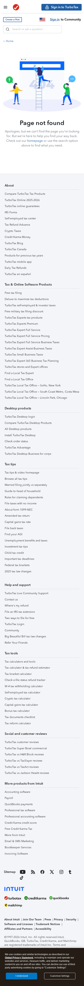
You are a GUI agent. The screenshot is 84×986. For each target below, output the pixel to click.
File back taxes (14, 528)
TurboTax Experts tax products (23, 317)
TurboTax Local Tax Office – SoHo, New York (33, 385)
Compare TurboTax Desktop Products (28, 423)
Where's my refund (17, 605)
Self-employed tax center (20, 218)
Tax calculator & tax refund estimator (27, 667)
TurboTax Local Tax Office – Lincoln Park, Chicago (36, 397)
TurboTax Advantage (17, 447)
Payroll (9, 798)
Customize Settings (59, 976)
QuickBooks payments (19, 804)
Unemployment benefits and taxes (26, 540)
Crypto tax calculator (17, 698)
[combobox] (32, 29)
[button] (12, 19)
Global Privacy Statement (19, 957)
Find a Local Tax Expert (19, 373)
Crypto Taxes (13, 231)
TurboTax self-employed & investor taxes (30, 305)
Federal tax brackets (17, 565)
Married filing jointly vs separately (26, 485)
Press (48, 919)
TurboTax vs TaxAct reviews (22, 767)
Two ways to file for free (19, 618)
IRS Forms (11, 212)
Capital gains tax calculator (21, 704)
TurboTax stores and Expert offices (26, 367)
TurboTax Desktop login (20, 416)
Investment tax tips (16, 546)
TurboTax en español (18, 274)
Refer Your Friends (16, 642)
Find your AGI (13, 534)
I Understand (21, 976)
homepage (35, 141)
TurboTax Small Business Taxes (24, 354)
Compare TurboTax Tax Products (25, 194)
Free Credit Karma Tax (18, 829)
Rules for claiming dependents (24, 497)
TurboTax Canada (15, 249)
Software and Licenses (18, 924)
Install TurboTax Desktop (20, 435)
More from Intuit (15, 835)
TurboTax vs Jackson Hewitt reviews (27, 773)
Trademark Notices (48, 924)
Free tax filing (13, 293)
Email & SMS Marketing (19, 841)
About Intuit (12, 919)
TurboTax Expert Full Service (22, 330)
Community (12, 630)
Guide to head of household (22, 491)
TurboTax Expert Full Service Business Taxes (32, 342)
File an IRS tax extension (20, 612)
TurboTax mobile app (18, 261)
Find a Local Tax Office (19, 379)
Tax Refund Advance (17, 224)
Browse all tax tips (16, 478)
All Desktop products (18, 429)
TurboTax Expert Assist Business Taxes (28, 348)
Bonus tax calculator (17, 711)
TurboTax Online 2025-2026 (22, 200)
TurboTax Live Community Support (26, 593)
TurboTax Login (14, 624)
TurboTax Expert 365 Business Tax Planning (32, 361)
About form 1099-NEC (19, 509)
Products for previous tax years (24, 255)
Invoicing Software (16, 853)
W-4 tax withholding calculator (24, 686)
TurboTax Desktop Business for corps (28, 453)
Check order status (16, 441)
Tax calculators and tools (20, 661)
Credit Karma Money (17, 237)
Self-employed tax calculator (22, 692)
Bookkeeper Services (18, 847)
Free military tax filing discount (24, 311)
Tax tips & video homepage (22, 472)
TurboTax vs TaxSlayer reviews (23, 760)
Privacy (58, 919)
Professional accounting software (25, 816)
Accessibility (43, 929)
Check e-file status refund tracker (25, 680)
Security (71, 919)
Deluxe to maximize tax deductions (27, 299)
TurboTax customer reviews (22, 742)
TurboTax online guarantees (22, 206)
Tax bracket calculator (18, 674)
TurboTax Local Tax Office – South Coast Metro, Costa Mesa (42, 391)
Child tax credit (14, 553)
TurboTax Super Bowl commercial (26, 748)
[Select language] (42, 19)
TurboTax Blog (14, 243)
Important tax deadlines (19, 559)
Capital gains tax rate (18, 522)
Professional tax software (20, 810)
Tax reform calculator (18, 723)
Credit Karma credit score (21, 822)
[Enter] (7, 29)
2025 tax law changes (18, 571)
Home (9, 41)
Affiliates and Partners (18, 929)
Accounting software (17, 792)
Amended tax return (17, 515)
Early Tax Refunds (15, 268)
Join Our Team (32, 919)
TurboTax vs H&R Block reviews (24, 754)
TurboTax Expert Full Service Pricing (27, 336)
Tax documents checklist (20, 717)
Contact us (11, 599)
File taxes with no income (21, 503)
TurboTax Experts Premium (21, 323)
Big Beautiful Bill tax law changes (25, 636)
